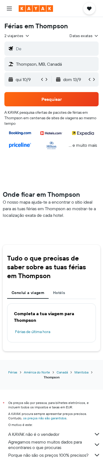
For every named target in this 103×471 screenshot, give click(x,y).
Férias (12, 372)
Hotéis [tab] (59, 292)
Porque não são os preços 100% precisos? (48, 455)
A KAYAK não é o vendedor (33, 434)
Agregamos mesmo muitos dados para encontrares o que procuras (45, 444)
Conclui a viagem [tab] (28, 292)
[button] (9, 8)
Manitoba (81, 372)
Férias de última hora (32, 331)
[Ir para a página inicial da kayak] (36, 8)
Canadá (62, 372)
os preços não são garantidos (44, 418)
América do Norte (37, 372)
